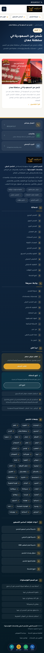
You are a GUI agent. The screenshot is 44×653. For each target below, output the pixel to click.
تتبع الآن (22, 385)
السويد (14, 500)
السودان (16, 443)
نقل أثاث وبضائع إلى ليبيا (31, 598)
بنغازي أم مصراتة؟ (33, 604)
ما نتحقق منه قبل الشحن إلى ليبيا (28, 610)
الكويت (24, 425)
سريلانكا (25, 489)
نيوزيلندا (12, 512)
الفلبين (10, 472)
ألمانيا (36, 495)
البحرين (36, 431)
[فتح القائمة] (4, 9)
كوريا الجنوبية (12, 483)
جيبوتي (36, 460)
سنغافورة (11, 477)
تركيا (16, 437)
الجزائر (14, 448)
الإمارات (36, 425)
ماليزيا (23, 477)
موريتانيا (26, 454)
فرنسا (26, 495)
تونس (25, 448)
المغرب (36, 448)
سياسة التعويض (20, 633)
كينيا (15, 460)
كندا (9, 506)
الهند (11, 466)
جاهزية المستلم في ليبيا (31, 592)
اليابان (26, 483)
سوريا (7, 437)
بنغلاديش (23, 472)
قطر (14, 425)
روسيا (36, 506)
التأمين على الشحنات (35, 638)
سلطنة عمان (22, 431)
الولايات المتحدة (22, 506)
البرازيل (36, 512)
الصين (36, 483)
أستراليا (24, 512)
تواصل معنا (23, 638)
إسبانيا (36, 500)
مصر (26, 443)
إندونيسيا (35, 477)
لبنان (26, 437)
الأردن (10, 431)
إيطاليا (15, 495)
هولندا (25, 500)
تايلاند (36, 489)
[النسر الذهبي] (34, 9)
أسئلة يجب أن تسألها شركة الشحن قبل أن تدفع (23, 586)
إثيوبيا (25, 460)
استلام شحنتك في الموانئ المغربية (27, 616)
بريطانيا (13, 489)
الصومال (14, 454)
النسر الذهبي (38, 25)
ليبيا (37, 454)
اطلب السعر (22, 366)
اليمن (37, 443)
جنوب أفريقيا (23, 466)
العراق (36, 437)
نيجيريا (36, 466)
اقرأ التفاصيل (35, 104)
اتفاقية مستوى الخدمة (35, 633)
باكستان (36, 472)
